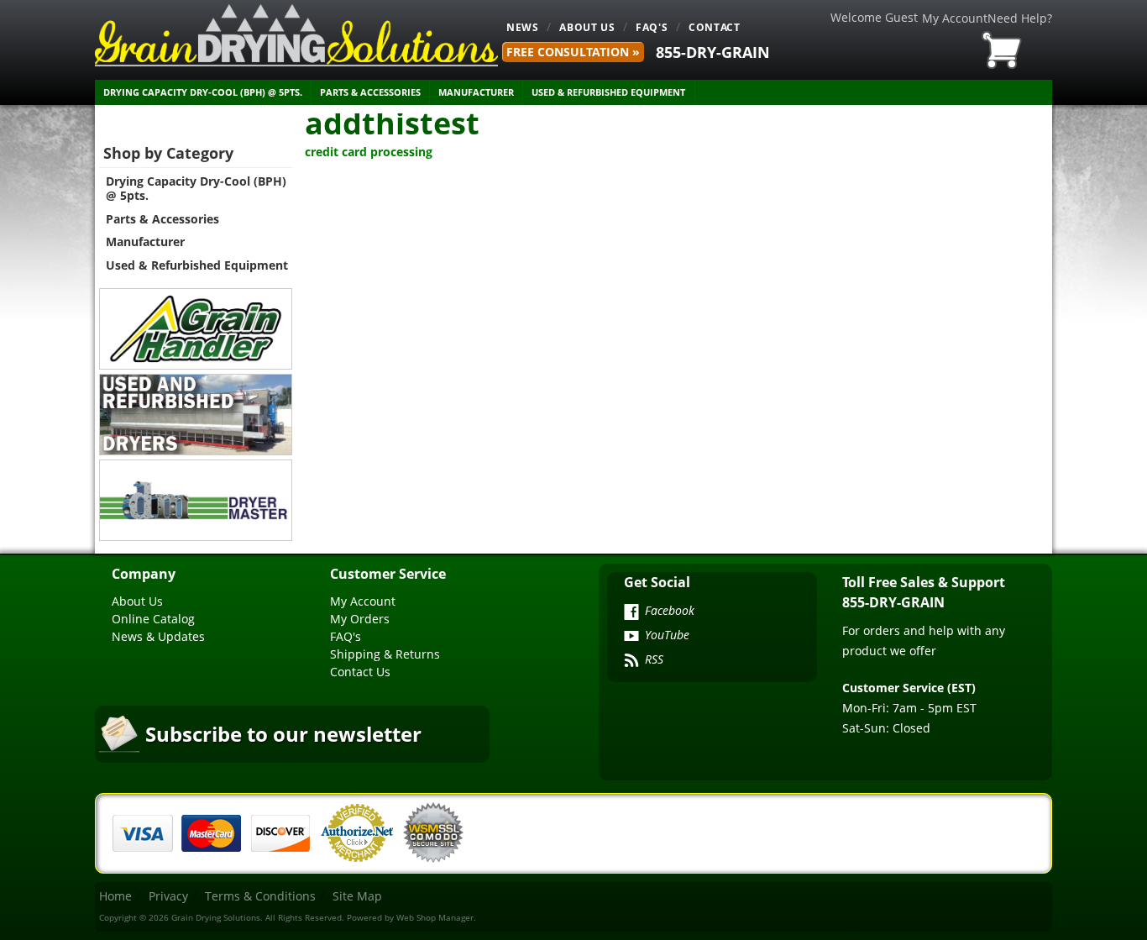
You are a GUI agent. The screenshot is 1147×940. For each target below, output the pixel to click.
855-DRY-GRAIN (713, 52)
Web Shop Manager (435, 917)
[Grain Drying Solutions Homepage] (296, 35)
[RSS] (631, 662)
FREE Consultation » (573, 52)
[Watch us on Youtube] (631, 638)
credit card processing (368, 152)
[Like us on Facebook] (631, 613)
